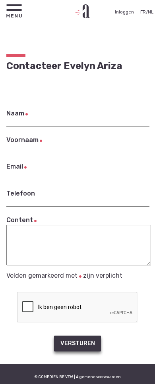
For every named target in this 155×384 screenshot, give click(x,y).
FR (143, 12)
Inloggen (124, 12)
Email (14, 166)
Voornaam (22, 140)
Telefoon (20, 193)
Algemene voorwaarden (98, 376)
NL (150, 12)
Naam (15, 113)
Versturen (77, 343)
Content (19, 220)
